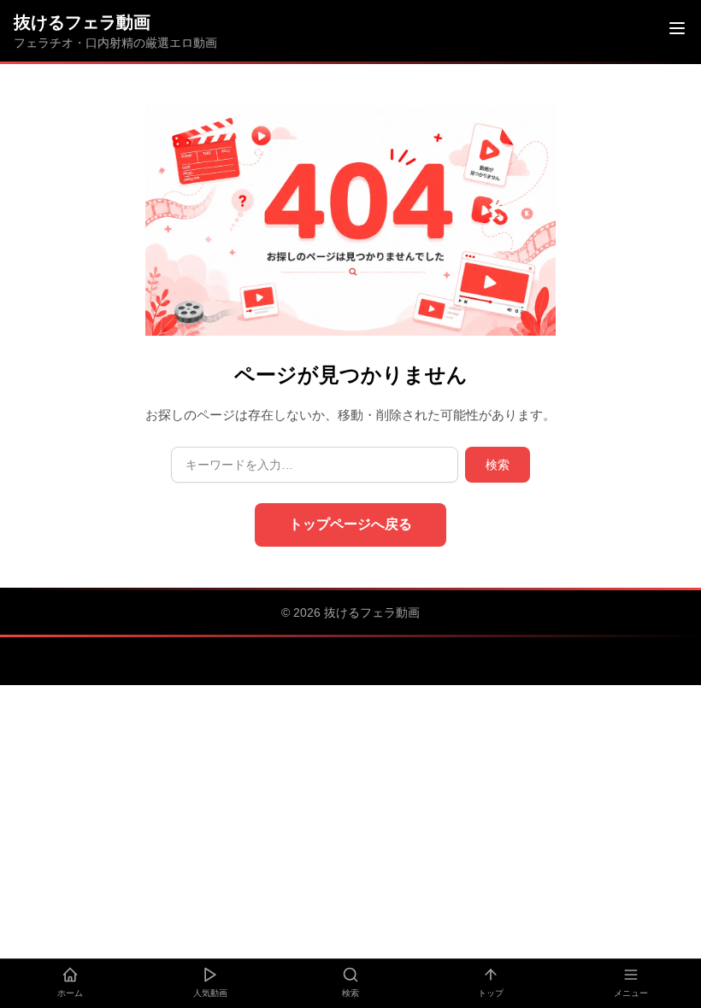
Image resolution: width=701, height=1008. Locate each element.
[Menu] (677, 30)
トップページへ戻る (350, 524)
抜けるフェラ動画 (82, 22)
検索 (498, 465)
